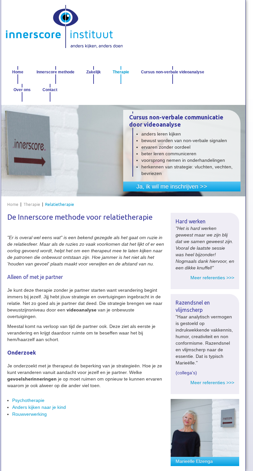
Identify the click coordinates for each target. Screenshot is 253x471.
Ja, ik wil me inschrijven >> (171, 186)
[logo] (64, 26)
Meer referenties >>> (212, 277)
